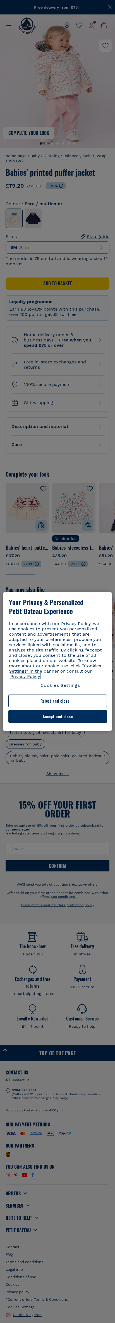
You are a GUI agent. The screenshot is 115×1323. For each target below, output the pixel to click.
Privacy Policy (25, 676)
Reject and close (55, 701)
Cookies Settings (60, 685)
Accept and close (58, 716)
